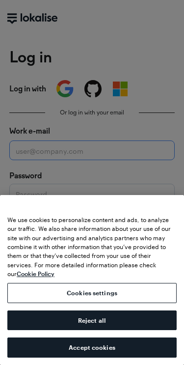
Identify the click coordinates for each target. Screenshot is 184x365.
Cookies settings (92, 292)
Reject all (92, 320)
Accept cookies (92, 347)
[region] (92, 280)
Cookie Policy (35, 273)
